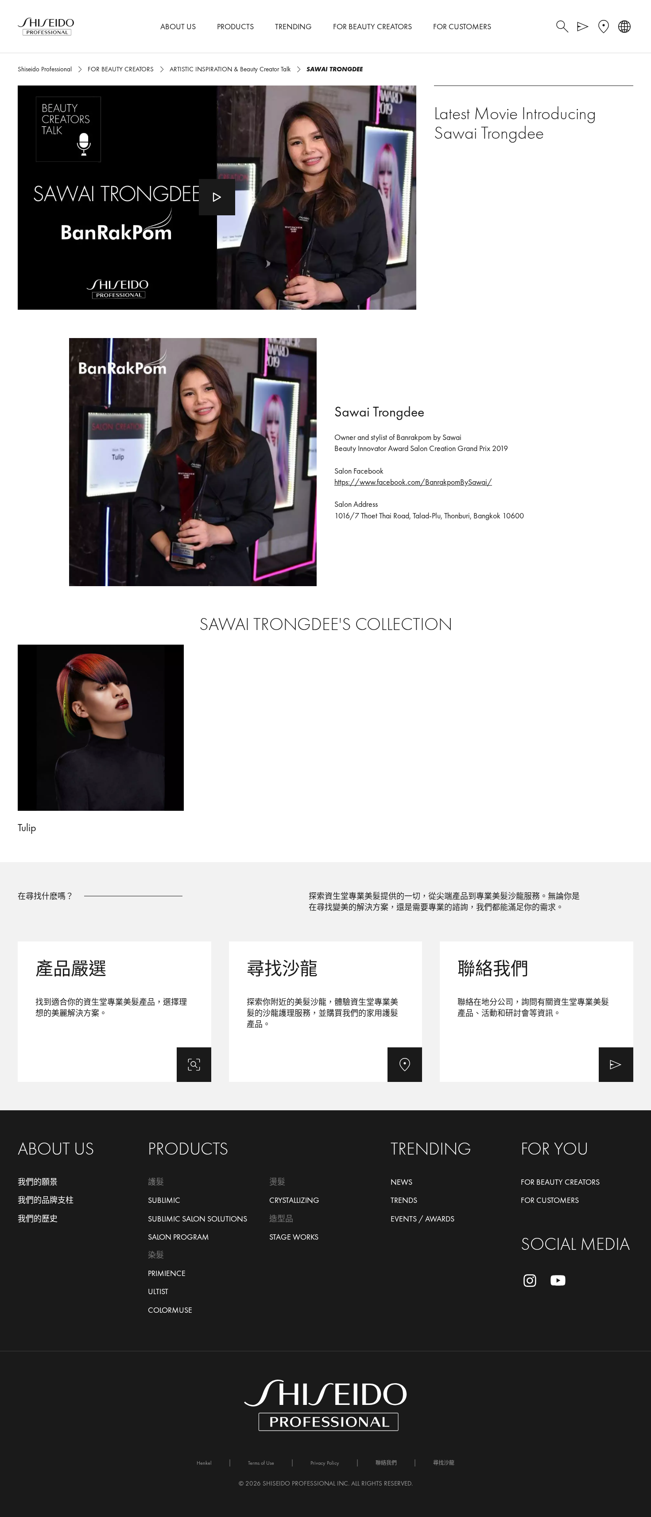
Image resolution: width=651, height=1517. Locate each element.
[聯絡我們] (536, 1011)
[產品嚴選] (114, 1011)
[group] (325, 739)
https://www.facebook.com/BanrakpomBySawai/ (413, 482)
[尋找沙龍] (325, 1011)
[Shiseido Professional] (46, 26)
